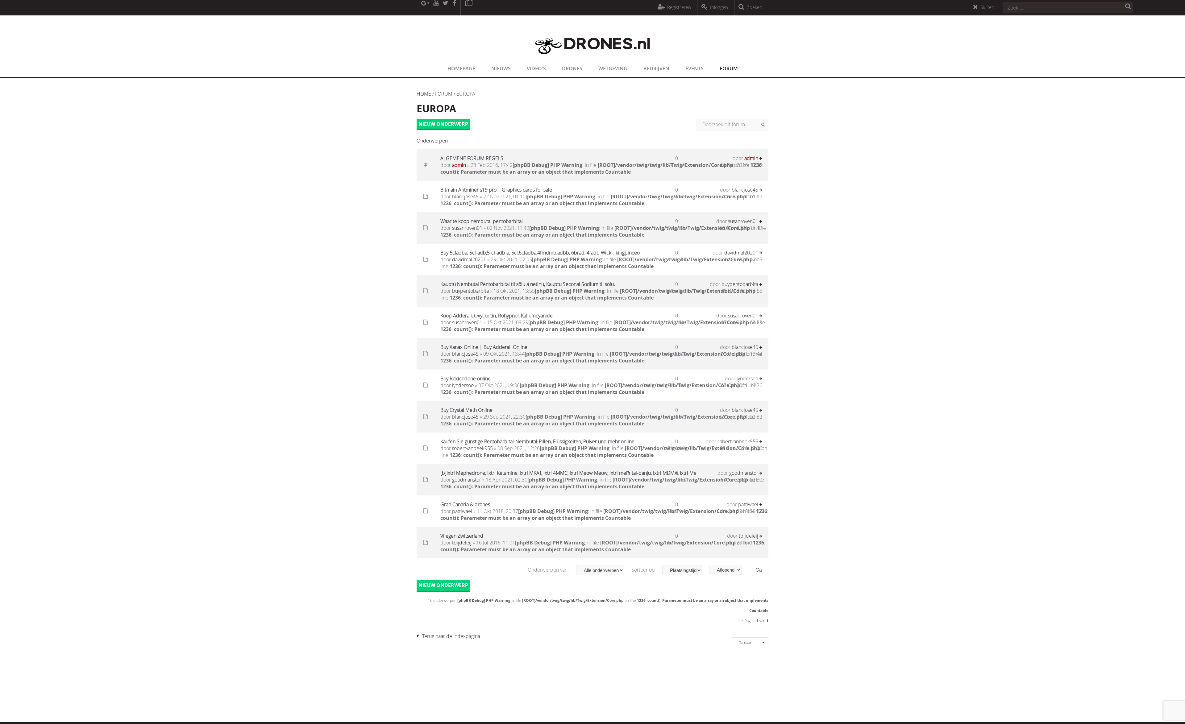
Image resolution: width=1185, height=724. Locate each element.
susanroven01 (467, 228)
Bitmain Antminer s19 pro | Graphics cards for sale (496, 189)
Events (694, 68)
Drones (572, 68)
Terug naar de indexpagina (451, 636)
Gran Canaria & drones (465, 504)
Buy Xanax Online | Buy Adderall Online (483, 347)
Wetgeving (612, 68)
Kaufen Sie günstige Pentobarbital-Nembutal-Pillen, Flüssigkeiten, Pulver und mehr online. (538, 441)
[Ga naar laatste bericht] (760, 159)
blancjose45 (465, 196)
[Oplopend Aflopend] (728, 570)
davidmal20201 (469, 259)
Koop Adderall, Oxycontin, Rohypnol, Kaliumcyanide (496, 315)
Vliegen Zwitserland (461, 535)
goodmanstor (466, 479)
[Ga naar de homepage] (592, 58)
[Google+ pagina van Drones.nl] (425, 7)
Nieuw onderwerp (443, 124)
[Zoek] (763, 124)
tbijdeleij (462, 542)
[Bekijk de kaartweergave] (468, 7)
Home (424, 93)
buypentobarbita (470, 291)
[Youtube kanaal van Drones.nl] (435, 7)
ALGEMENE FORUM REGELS (471, 158)
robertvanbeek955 (472, 448)
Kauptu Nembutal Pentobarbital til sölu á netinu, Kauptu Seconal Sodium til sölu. (527, 284)
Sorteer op (643, 569)
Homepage (461, 68)
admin (459, 165)
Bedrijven (656, 68)
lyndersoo (463, 385)
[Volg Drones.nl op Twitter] (446, 7)
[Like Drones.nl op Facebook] (454, 7)
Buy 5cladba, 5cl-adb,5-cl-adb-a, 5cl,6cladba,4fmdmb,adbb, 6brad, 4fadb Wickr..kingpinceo (540, 252)
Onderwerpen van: (549, 569)
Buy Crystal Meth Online (466, 410)
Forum (729, 68)
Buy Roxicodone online (465, 378)
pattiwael (462, 511)
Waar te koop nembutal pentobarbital (481, 221)
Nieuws (501, 68)
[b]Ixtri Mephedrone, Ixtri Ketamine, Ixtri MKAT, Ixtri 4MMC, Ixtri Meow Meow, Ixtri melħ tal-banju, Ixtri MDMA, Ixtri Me (568, 473)
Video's (536, 68)
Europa (436, 108)
